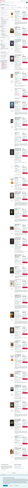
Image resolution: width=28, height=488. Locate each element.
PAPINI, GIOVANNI (17, 166)
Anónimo (16, 89)
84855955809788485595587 (18, 315)
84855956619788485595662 (18, 213)
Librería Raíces (18, 347)
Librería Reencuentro (18, 48)
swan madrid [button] (5, 5)
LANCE (15, 84)
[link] (26, 7)
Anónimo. (16, 280)
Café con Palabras (18, 108)
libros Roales (17, 169)
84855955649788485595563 (18, 106)
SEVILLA (20, 161)
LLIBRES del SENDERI (18, 198)
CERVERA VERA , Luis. (17, 257)
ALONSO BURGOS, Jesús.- (18, 150)
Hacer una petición (3, 469)
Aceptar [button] (5, 485)
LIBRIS (20, 83)
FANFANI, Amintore (17, 194)
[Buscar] (27, 2)
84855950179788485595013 (18, 391)
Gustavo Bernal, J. (17, 387)
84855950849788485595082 (18, 78)
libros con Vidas (18, 452)
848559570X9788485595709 (18, 61)
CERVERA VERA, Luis (17, 119)
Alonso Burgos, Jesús (17, 373)
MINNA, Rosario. (17, 268)
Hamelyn (17, 18)
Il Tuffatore (17, 317)
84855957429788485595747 (18, 46)
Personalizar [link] (16, 485)
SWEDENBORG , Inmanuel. (18, 437)
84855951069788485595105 (18, 284)
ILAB (15, 142)
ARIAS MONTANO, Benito (18, 297)
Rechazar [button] (11, 485)
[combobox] (15, 2)
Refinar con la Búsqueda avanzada (12, 5)
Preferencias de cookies (15, 482)
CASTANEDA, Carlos (17, 342)
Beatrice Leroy (16, 402)
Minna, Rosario (17, 421)
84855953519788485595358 (18, 424)
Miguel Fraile (16, 103)
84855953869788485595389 (18, 406)
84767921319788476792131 (18, 182)
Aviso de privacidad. (7, 483)
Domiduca (17, 333)
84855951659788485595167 (18, 16)
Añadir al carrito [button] (25, 18)
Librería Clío (17, 393)
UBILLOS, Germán (17, 311)
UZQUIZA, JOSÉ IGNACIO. (18, 29)
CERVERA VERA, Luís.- (17, 57)
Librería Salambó (18, 123)
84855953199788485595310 (18, 244)
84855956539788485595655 (18, 345)
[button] (11, 7)
